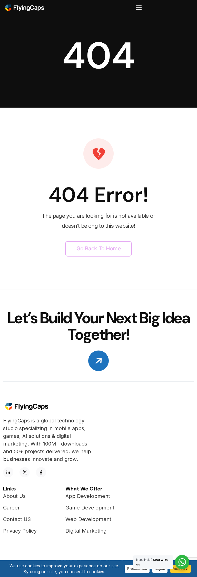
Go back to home (98, 248)
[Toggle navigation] (139, 8)
